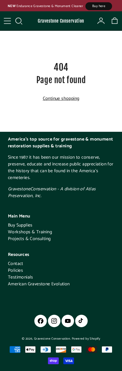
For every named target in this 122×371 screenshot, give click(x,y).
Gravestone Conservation (61, 21)
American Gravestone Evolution (39, 284)
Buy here (98, 6)
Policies (15, 270)
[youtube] (68, 321)
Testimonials (20, 277)
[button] (18, 21)
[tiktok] (81, 321)
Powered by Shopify (86, 338)
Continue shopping (61, 98)
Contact (15, 264)
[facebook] (40, 321)
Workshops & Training (30, 232)
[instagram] (54, 321)
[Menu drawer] (7, 21)
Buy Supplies (20, 225)
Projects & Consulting (29, 239)
